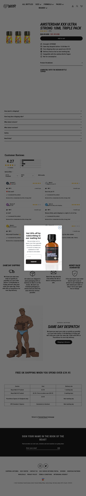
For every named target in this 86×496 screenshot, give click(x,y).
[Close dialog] (59, 227)
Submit (33, 262)
